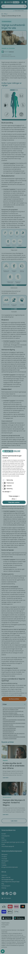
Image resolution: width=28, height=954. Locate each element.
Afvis (13, 499)
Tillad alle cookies (13, 502)
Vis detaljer (6, 491)
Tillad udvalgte (13, 496)
